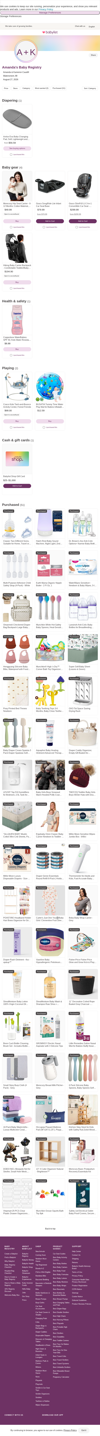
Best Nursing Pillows (61, 1320)
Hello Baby (26, 1289)
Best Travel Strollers (60, 1360)
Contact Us (76, 1255)
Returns (75, 1262)
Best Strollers (58, 1333)
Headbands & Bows (43, 1345)
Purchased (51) (59, 88)
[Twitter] (30, 1421)
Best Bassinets (59, 1289)
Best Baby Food (59, 1271)
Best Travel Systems (61, 1364)
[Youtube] (36, 1421)
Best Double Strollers (61, 1312)
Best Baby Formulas (60, 1274)
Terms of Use (77, 1272)
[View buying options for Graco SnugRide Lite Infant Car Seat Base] (50, 186)
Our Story (25, 1296)
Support (77, 1246)
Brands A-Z (40, 1268)
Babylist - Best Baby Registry (50, 32)
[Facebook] (18, 1421)
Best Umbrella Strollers (61, 1367)
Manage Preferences (50, 12)
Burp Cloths (40, 1303)
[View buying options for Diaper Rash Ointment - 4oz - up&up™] (17, 942)
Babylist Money (28, 1260)
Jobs (24, 1293)
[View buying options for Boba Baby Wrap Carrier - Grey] (83, 900)
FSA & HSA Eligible (43, 1272)
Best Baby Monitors (60, 1282)
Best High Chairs (59, 1316)
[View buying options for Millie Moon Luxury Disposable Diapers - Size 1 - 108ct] (17, 859)
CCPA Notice (77, 1289)
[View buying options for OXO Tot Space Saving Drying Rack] (83, 691)
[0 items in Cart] (95, 32)
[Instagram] (13, 1421)
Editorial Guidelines (79, 1300)
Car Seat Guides (59, 1254)
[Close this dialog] (0, 2)
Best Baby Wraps (59, 1286)
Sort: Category (90, 88)
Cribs (37, 1322)
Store (15, 88)
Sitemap (75, 1293)
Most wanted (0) (41, 88)
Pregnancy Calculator (61, 1377)
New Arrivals (40, 1251)
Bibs (37, 1289)
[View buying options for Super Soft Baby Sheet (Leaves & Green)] (83, 649)
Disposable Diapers (43, 1335)
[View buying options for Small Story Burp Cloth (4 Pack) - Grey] (17, 1068)
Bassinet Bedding (42, 1280)
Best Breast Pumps (60, 1299)
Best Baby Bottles (60, 1264)
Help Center (76, 1251)
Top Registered (41, 1265)
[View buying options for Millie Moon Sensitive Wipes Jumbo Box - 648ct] (83, 817)
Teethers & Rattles (43, 1401)
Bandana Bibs (41, 1276)
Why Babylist (10, 1261)
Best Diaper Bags (59, 1309)
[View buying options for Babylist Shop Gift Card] (17, 459)
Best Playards (58, 1323)
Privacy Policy (46, 9)
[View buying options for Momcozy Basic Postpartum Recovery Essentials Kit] (83, 1152)
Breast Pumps (41, 1299)
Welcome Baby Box (12, 1295)
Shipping (75, 1259)
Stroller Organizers (43, 1394)
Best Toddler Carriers (61, 1340)
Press (24, 1300)
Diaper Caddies (41, 1332)
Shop (38, 1246)
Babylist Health (28, 1264)
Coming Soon (41, 1255)
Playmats (39, 1384)
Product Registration (79, 1286)
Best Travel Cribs (59, 1356)
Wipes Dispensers (42, 1405)
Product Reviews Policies (81, 1304)
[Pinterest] (24, 1421)
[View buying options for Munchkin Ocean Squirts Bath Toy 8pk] (50, 1193)
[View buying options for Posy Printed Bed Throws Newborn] (17, 691)
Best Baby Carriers (60, 1267)
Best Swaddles (58, 1337)
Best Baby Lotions (60, 1278)
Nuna (37, 1377)
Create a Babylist (11, 1254)
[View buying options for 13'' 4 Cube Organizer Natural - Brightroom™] (50, 1152)
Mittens (38, 1367)
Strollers (39, 1397)
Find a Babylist (10, 1257)
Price (6, 88)
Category (26, 88)
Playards (39, 1380)
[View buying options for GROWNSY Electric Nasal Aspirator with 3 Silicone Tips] (50, 1026)
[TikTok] (7, 1421)
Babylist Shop (27, 1267)
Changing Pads (41, 1318)
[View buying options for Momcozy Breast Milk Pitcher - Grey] (50, 1068)
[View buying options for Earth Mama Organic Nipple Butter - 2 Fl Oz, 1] (50, 565)
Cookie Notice (77, 1296)
